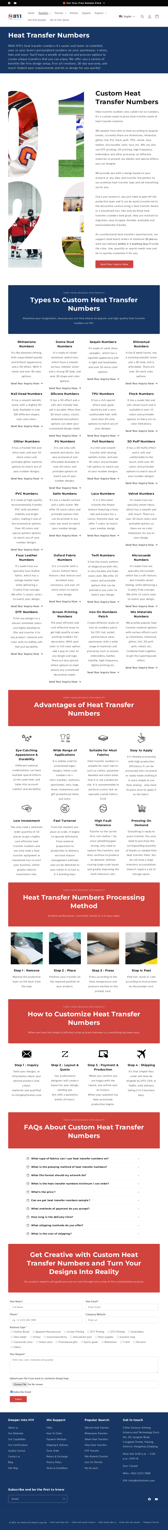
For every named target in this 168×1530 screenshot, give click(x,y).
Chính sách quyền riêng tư (84, 1522)
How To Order (54, 1433)
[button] (44, 13)
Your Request (17, 1354)
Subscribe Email (22, 1392)
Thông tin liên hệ (151, 1522)
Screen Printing (75, 1331)
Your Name (16, 1301)
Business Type (17, 1327)
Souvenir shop (127, 1337)
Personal (141, 1342)
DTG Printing (118, 1331)
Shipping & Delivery (57, 1445)
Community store (23, 1342)
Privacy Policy (54, 1462)
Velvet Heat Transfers (96, 1439)
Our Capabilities (17, 1439)
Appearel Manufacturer (48, 1331)
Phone (13, 1314)
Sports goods (91, 1342)
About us (13, 1427)
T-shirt (126, 1342)
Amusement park (82, 1337)
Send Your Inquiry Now (114, 264)
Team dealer (20, 1337)
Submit (18, 1399)
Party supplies (105, 1337)
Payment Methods (56, 1439)
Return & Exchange (57, 1456)
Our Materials (15, 1433)
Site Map (13, 1468)
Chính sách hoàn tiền (59, 1522)
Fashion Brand (21, 1331)
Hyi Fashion (22, 1522)
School (37, 1337)
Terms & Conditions (57, 1468)
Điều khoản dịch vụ (107, 1522)
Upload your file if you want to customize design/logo (39, 1378)
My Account (91, 1468)
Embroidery (137, 1331)
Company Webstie (96, 1314)
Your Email (91, 1301)
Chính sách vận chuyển (129, 1522)
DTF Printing (97, 1331)
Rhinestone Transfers (96, 1433)
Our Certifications (18, 1445)
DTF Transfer (92, 1450)
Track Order (52, 1450)
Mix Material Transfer (96, 1456)
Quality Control (16, 1450)
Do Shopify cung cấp (37, 1522)
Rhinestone (111, 1342)
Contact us (14, 1456)
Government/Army (57, 1337)
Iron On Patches (94, 1462)
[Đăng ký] (63, 1499)
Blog (10, 1462)
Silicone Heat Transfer (97, 1427)
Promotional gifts (68, 1342)
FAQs (49, 1427)
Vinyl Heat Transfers (96, 1445)
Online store (45, 1342)
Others (17, 1347)
